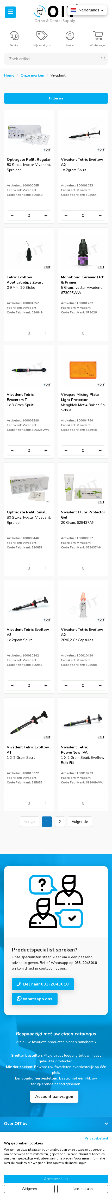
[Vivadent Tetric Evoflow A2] (83, 155)
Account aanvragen (54, 1097)
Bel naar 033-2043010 (46, 984)
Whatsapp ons (37, 999)
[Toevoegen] (46, 215)
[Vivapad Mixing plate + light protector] (83, 390)
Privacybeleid (96, 1138)
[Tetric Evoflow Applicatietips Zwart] (29, 273)
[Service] (14, 38)
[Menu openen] (10, 12)
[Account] (70, 38)
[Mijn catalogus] (42, 38)
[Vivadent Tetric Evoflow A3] (29, 625)
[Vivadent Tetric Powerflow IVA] (83, 743)
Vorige (29, 821)
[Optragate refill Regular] (29, 155)
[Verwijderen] (12, 215)
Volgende (80, 821)
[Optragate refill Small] (29, 508)
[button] (87, 10)
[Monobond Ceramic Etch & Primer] (83, 273)
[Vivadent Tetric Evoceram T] (29, 390)
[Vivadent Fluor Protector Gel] (83, 508)
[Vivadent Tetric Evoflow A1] (29, 743)
